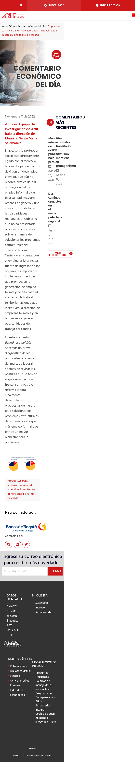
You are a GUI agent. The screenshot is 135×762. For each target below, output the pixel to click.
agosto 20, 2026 (52, 175)
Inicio (5, 26)
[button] (21, 5)
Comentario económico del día (27, 26)
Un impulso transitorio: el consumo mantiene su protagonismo (66, 152)
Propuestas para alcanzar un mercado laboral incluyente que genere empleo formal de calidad (21, 490)
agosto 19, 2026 (60, 179)
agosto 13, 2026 (52, 234)
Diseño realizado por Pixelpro (38, 755)
